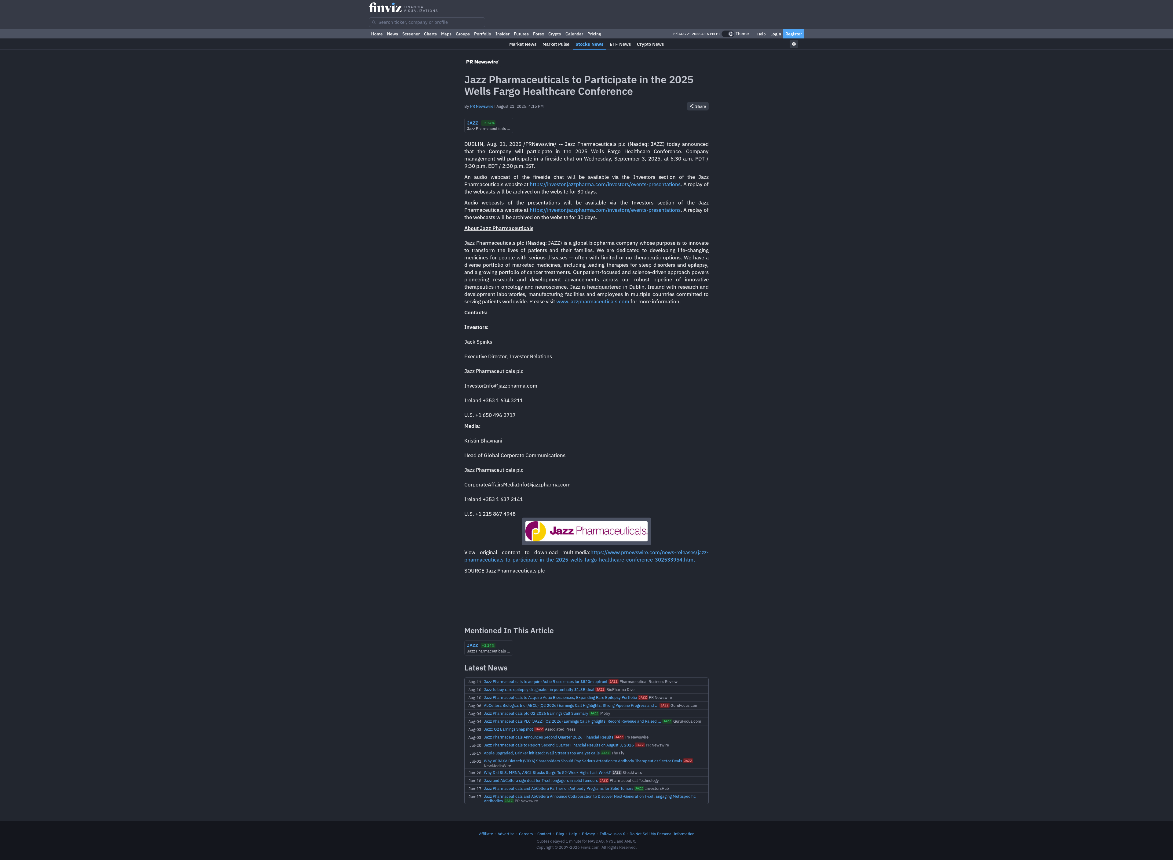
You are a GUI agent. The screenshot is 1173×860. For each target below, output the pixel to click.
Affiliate (486, 833)
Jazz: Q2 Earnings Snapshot (508, 729)
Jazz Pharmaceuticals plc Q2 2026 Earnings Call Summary (536, 713)
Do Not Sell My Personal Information (662, 833)
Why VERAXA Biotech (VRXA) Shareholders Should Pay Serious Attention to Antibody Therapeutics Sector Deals (583, 760)
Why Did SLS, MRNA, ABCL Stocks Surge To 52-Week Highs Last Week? (547, 772)
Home (377, 34)
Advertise (506, 833)
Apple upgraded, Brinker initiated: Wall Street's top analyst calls (542, 752)
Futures (521, 34)
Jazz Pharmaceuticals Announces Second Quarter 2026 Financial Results (548, 737)
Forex (538, 34)
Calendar (574, 34)
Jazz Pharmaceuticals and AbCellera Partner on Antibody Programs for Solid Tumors (558, 788)
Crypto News (650, 44)
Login (775, 34)
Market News (522, 44)
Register (793, 34)
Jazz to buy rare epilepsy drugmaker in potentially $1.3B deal (539, 689)
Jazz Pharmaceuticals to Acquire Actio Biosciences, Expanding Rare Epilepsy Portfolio (560, 697)
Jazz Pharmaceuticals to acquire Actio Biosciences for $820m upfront (546, 681)
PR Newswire (481, 106)
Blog (560, 833)
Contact (544, 833)
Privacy (588, 833)
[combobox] (427, 22)
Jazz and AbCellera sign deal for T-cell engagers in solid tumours (541, 780)
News (392, 34)
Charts (430, 34)
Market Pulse (556, 44)
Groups (463, 34)
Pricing (594, 34)
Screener (411, 34)
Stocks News (590, 44)
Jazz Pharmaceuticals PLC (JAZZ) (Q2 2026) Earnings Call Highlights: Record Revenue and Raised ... (572, 721)
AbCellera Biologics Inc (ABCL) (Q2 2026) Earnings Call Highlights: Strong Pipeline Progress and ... (571, 705)
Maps (446, 34)
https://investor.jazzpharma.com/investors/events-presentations (605, 184)
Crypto (554, 34)
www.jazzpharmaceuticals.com (592, 301)
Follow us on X (612, 833)
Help (761, 33)
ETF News (620, 44)
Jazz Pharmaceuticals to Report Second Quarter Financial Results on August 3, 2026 (559, 745)
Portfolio (482, 34)
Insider (502, 34)
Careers (526, 833)
